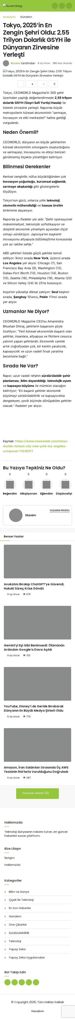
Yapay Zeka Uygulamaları (27, 957)
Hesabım (37, 1011)
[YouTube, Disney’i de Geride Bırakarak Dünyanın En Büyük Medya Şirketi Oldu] (37, 684)
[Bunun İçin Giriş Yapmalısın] (21, 84)
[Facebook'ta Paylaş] (12, 1016)
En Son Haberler (20, 908)
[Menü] (69, 6)
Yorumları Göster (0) (35, 793)
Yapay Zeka (17, 949)
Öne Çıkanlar (18, 925)
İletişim (9, 858)
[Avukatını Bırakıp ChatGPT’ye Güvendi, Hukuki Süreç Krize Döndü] (37, 561)
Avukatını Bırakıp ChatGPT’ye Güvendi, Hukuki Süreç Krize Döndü (34, 586)
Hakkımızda (12, 865)
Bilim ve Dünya (19, 892)
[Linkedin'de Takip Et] (15, 982)
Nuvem (15, 63)
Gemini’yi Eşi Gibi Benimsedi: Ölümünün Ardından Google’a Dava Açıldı (34, 647)
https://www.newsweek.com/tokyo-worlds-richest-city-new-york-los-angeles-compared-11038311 (35, 446)
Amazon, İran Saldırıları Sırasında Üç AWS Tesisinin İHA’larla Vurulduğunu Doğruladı (36, 769)
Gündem (15, 916)
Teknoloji (15, 941)
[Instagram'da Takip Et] (36, 982)
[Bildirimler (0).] (62, 6)
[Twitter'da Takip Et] (7, 982)
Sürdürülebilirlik (19, 933)
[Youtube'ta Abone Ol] (29, 982)
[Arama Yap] (55, 6)
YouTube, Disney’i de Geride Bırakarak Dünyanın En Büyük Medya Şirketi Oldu (33, 708)
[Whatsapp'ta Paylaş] (62, 1016)
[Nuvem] (15, 516)
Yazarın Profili (59, 510)
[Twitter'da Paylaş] (37, 1016)
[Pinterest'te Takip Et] (22, 982)
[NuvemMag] (12, 6)
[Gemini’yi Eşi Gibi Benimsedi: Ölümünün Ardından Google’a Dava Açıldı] (37, 622)
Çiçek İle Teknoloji (21, 900)
